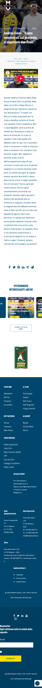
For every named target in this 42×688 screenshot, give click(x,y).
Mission (25, 430)
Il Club (26, 386)
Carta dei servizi (9, 459)
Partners (6, 422)
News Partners (8, 430)
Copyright (19, 575)
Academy (26, 416)
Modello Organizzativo (11, 444)
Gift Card (7, 397)
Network (25, 422)
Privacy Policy (21, 578)
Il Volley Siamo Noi (29, 408)
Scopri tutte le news (21, 328)
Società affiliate (28, 426)
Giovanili (25, 397)
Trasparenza (9, 437)
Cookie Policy (21, 582)
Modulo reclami (9, 466)
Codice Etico (8, 448)
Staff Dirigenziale (28, 404)
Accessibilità (8, 404)
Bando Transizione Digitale (12, 451)
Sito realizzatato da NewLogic (21, 597)
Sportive (8, 28)
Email (2, 639)
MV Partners (9, 416)
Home (15, 59)
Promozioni (7, 400)
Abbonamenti (8, 393)
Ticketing (8, 386)
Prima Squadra (27, 393)
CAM (5, 455)
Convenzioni (7, 426)
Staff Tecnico (27, 400)
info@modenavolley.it (30, 536)
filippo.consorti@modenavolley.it (25, 487)
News (20, 59)
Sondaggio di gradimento (12, 463)
